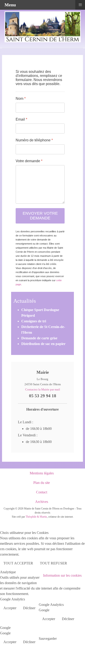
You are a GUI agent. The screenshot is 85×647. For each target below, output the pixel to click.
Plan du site (41, 483)
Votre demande (29, 161)
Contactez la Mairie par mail (42, 389)
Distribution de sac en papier (43, 344)
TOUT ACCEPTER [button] (18, 563)
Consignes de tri (33, 321)
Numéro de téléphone (34, 140)
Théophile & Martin (36, 516)
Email (21, 119)
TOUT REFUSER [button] (53, 563)
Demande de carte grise (39, 338)
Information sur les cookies (62, 575)
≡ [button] (80, 4)
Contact (41, 492)
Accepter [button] (9, 608)
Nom (21, 98)
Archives (41, 502)
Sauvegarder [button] (48, 638)
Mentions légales (42, 473)
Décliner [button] (29, 608)
